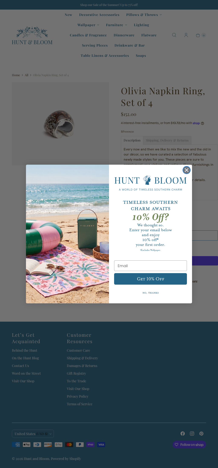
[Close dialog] (186, 170)
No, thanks (150, 292)
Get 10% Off (150, 279)
